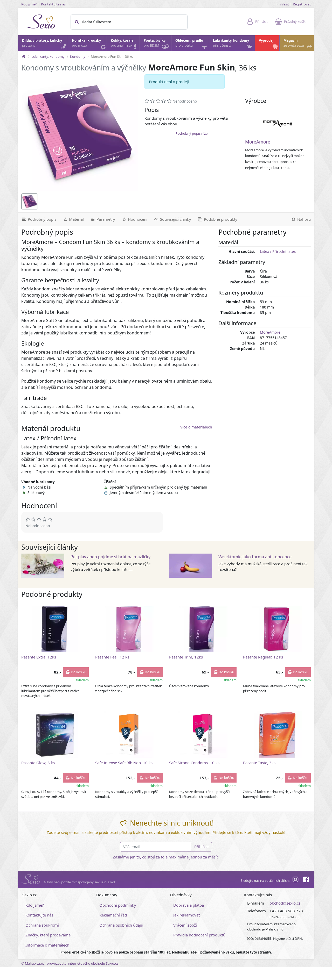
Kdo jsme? (29, 4)
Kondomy (77, 56)
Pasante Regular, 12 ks (263, 657)
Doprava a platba (188, 905)
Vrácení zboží (185, 925)
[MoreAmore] (277, 122)
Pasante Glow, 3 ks (38, 762)
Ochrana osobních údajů (121, 925)
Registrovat (302, 4)
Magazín (293, 43)
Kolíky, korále (122, 43)
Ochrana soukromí (42, 925)
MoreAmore (257, 142)
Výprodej (266, 40)
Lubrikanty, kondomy (231, 43)
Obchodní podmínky (117, 905)
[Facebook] (306, 880)
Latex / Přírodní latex (278, 251)
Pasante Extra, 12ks (38, 657)
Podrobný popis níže (192, 133)
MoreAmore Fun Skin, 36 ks (112, 56)
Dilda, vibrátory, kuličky (42, 43)
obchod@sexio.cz (284, 903)
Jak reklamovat (186, 915)
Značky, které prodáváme (48, 934)
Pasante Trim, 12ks (186, 657)
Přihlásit (282, 4)
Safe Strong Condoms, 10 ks (194, 762)
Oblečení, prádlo (189, 43)
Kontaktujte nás (53, 4)
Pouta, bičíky (154, 43)
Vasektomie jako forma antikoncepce (255, 557)
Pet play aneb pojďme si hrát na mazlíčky (110, 557)
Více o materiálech (196, 427)
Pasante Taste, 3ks (259, 762)
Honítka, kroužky (86, 43)
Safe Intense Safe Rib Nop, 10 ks (124, 762)
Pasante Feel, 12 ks (112, 657)
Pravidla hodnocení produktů (199, 934)
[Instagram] (295, 880)
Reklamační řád (113, 915)
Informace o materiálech (47, 945)
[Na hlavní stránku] (23, 56)
